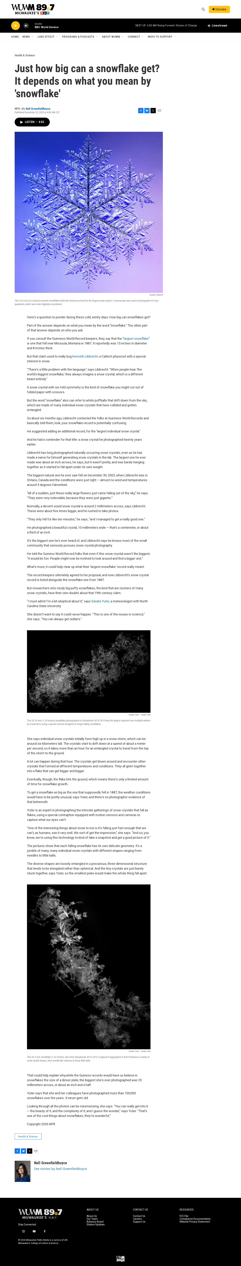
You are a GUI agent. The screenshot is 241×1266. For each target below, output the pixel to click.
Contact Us (139, 1216)
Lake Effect (46, 36)
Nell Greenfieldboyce (38, 108)
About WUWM (111, 36)
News (26, 36)
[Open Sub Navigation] (32, 36)
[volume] (26, 26)
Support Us (139, 1221)
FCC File (184, 1216)
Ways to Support (160, 36)
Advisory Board (95, 1221)
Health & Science (25, 55)
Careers (137, 1219)
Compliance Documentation (195, 1219)
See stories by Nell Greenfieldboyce (60, 1169)
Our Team (92, 1219)
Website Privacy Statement (195, 1221)
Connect (134, 36)
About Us (92, 1216)
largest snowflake (136, 338)
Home (15, 36)
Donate (220, 9)
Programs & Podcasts (78, 36)
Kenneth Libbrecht (85, 356)
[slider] (31, 25)
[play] (15, 26)
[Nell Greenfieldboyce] (23, 1171)
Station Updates (96, 1224)
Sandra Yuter (100, 601)
